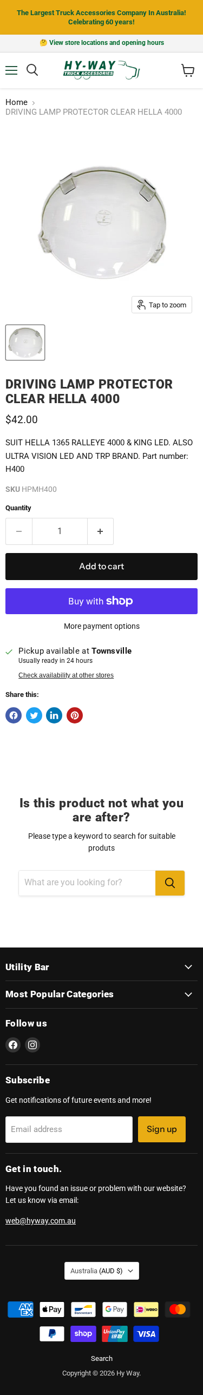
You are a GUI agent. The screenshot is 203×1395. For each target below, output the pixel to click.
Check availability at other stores (66, 675)
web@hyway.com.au (40, 1220)
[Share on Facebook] (13, 715)
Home (16, 102)
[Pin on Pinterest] (75, 715)
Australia (96, 1271)
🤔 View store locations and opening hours (102, 43)
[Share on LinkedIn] (54, 715)
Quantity (18, 508)
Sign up (162, 1129)
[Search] (170, 883)
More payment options (102, 626)
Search (102, 1358)
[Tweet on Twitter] (34, 715)
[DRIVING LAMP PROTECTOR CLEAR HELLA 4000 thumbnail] (25, 342)
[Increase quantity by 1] (101, 531)
